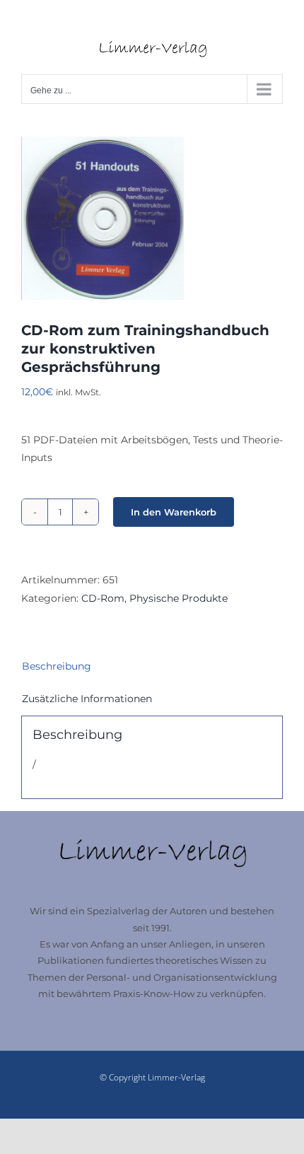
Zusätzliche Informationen (87, 698)
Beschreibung (56, 666)
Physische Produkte (178, 598)
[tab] (152, 666)
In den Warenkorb (173, 512)
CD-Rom (102, 598)
